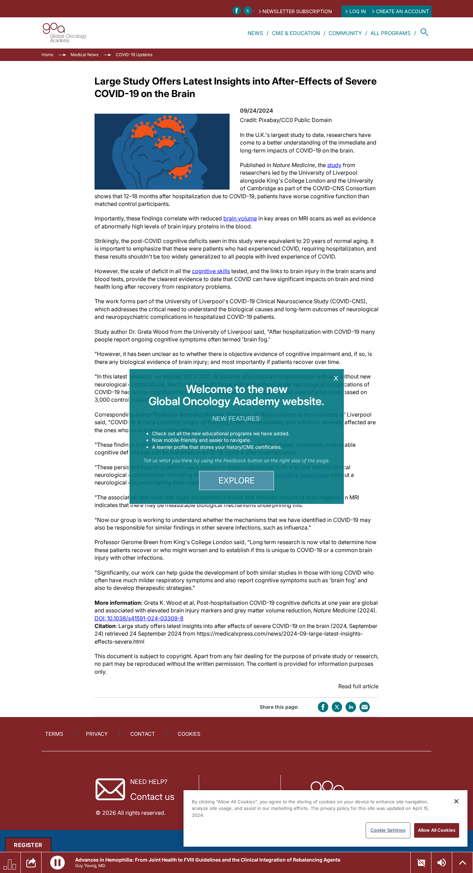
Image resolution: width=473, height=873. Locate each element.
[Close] (456, 801)
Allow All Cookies (436, 830)
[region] (325, 818)
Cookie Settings (388, 830)
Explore (236, 480)
